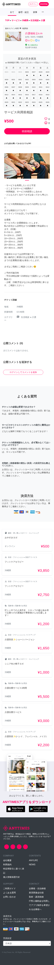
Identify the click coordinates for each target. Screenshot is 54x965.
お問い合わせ (9, 897)
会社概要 (7, 860)
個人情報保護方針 (11, 877)
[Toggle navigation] (50, 4)
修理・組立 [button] (23, 12)
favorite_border (46, 119)
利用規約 (7, 864)
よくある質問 (9, 893)
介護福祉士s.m (33, 33)
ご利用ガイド (9, 888)
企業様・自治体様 (37, 888)
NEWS (32, 864)
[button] (7, 167)
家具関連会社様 (36, 893)
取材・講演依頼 (36, 897)
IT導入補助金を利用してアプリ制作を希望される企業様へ (39, 905)
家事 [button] (35, 12)
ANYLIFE (33, 860)
